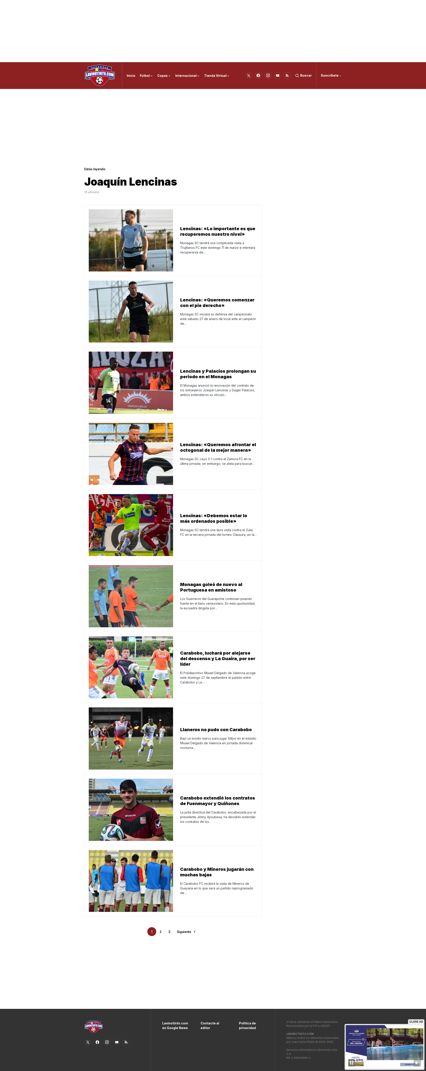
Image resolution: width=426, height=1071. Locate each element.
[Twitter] (248, 75)
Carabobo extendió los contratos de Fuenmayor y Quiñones (217, 800)
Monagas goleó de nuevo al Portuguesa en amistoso (211, 587)
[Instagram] (268, 75)
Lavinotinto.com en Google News (174, 1025)
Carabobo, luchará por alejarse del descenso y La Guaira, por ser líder (217, 658)
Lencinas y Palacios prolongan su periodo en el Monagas (218, 373)
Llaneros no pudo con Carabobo (216, 729)
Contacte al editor (210, 1025)
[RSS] (287, 75)
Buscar (306, 75)
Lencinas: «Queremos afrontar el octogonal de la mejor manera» (218, 447)
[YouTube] (277, 75)
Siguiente (184, 932)
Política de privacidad (247, 1025)
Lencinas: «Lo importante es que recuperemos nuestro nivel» (217, 231)
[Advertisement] (213, 31)
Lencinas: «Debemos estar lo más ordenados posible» (213, 518)
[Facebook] (258, 75)
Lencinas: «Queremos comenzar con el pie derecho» (217, 302)
